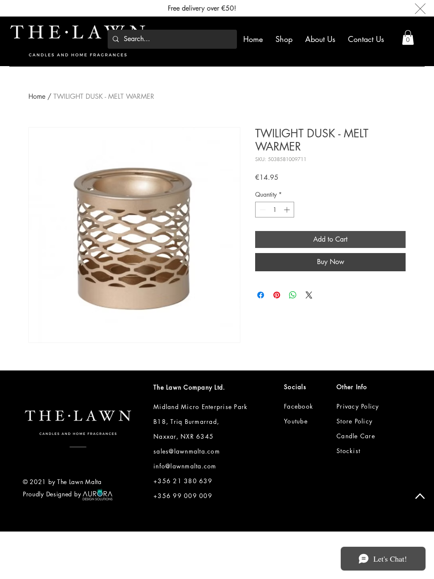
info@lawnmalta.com (185, 466)
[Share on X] (309, 295)
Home (36, 96)
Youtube (296, 421)
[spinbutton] (274, 209)
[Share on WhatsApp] (293, 295)
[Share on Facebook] (261, 295)
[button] (408, 37)
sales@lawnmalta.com (186, 451)
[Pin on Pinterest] (277, 295)
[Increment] (287, 209)
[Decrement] (261, 209)
